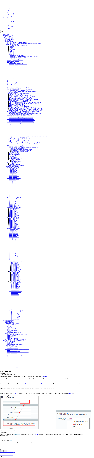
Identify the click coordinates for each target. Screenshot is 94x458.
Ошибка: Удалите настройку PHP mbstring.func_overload (19, 74)
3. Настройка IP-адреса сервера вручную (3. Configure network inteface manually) (24, 103)
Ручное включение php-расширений (16, 158)
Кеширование (9, 327)
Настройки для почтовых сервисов (17, 129)
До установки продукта (15, 58)
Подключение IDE (12, 156)
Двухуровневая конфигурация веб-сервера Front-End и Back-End (17, 349)
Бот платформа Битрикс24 (7, 25)
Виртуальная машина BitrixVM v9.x (11, 85)
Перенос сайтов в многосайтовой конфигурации (18, 77)
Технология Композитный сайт (8, 13)
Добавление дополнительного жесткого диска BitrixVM (21, 149)
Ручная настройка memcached (14, 153)
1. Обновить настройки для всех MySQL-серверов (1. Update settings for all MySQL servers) (26, 108)
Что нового (9, 86)
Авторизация (2, 0)
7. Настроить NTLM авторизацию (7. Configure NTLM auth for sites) (21, 134)
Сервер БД (9, 331)
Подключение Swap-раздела (14, 152)
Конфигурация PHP (12, 171)
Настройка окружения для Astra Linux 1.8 (14, 187)
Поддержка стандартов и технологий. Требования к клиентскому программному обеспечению (24, 43)
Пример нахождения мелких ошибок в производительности (16, 339)
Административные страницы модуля (12, 323)
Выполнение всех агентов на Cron (15, 154)
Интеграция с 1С (6, 10)
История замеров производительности (14, 332)
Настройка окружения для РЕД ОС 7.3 (14, 207)
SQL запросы (9, 326)
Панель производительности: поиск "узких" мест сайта (17, 334)
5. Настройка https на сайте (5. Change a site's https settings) (20, 130)
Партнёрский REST (6, 28)
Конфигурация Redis (13, 175)
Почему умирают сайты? (9, 345)
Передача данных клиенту (12, 346)
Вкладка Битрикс (10, 336)
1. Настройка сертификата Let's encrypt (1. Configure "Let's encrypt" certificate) (25, 142)
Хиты (8, 325)
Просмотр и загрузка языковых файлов (16, 71)
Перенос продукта (8, 75)
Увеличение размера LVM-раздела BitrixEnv (19, 151)
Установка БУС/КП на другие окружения (12, 166)
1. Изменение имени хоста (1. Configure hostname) (18, 101)
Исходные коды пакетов (13, 157)
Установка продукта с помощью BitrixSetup (15, 60)
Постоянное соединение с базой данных (14, 363)
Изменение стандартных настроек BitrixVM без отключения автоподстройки (23, 147)
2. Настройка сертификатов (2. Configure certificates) (18, 141)
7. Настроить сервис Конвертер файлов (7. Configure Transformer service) (20, 122)
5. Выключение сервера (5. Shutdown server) (17, 105)
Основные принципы (11, 362)
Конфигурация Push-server (14, 176)
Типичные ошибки (12, 73)
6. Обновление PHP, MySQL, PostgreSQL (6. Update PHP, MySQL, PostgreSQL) (23, 99)
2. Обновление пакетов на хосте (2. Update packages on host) (20, 95)
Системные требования (9, 41)
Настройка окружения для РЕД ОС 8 (14, 197)
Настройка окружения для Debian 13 (14, 167)
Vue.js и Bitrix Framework (7, 16)
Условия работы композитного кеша (18, 132)
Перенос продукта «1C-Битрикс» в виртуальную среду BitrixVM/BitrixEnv (23, 91)
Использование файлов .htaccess (13, 81)
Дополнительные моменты (10, 79)
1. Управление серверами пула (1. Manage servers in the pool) (18, 93)
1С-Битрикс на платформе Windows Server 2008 (34, 383)
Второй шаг (11, 47)
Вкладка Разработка (10, 337)
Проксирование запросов (16, 161)
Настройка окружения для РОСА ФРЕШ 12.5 (15, 249)
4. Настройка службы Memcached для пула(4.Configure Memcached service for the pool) (23, 111)
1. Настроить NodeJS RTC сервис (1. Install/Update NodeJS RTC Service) (22, 120)
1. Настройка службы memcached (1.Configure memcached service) (21, 112)
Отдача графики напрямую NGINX (15, 360)
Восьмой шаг (11, 53)
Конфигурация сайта (13, 177)
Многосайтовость (6, 15)
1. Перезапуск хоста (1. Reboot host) (15, 94)
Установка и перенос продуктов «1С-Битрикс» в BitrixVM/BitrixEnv (19, 89)
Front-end (8, 350)
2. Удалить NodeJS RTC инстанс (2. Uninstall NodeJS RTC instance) (21, 121)
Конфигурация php (14, 304)
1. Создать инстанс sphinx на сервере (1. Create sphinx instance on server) (22, 116)
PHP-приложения (10, 342)
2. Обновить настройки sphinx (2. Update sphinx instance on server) (21, 117)
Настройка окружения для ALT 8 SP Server (17, 310)
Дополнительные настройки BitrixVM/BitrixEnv (16, 146)
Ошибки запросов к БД (11, 83)
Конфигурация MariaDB (13, 173)
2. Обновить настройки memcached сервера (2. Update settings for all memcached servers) (25, 113)
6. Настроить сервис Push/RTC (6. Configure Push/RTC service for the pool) (20, 119)
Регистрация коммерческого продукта (16, 63)
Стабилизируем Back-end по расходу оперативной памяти (18, 352)
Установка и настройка (7, 5)
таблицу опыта (36, 434)
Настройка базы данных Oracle (12, 365)
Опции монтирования (13, 155)
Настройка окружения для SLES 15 (15, 281)
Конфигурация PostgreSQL (14, 174)
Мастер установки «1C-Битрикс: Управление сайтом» (17, 45)
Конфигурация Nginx (13, 170)
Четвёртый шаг (12, 49)
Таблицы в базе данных (11, 328)
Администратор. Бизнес (7, 9)
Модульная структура (9, 38)
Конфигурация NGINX (13, 210)
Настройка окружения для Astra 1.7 (15, 271)
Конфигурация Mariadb (13, 213)
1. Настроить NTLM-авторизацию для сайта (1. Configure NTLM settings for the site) (26, 135)
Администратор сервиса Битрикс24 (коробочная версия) (13, 23)
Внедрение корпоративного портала (9, 24)
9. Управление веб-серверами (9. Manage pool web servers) (17, 139)
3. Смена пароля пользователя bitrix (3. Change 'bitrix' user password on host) (23, 96)
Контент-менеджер (6, 3)
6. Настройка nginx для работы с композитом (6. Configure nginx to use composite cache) (25, 131)
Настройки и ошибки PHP (12, 330)
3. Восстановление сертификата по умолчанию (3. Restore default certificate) (25, 144)
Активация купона (12, 72)
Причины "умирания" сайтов (12, 348)
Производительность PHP (12, 353)
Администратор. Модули (7, 8)
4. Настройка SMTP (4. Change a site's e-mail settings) (18, 128)
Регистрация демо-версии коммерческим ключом (18, 64)
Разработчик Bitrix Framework (8, 12)
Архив (8, 260)
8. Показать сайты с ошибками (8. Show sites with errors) (19, 138)
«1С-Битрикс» (15, 456)
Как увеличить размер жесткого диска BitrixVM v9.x (21, 150)
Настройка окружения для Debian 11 (16, 261)
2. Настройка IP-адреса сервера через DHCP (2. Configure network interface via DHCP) (25, 102)
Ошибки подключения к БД (12, 82)
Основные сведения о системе (8, 37)
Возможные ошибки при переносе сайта (14, 78)
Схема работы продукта (9, 39)
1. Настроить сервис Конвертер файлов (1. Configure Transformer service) (22, 123)
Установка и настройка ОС (14, 168)
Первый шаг (11, 46)
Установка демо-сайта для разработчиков (16, 55)
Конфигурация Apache (13, 172)
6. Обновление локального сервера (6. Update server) (19, 106)
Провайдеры (11, 163)
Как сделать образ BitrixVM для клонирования (15, 165)
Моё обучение (70, 393)
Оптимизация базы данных (10, 361)
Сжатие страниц (10, 354)
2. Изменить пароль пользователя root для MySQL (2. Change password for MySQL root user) (26, 109)
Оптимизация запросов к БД (12, 367)
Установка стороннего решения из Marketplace (17, 57)
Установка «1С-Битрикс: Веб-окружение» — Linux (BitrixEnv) (18, 87)
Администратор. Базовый (7, 7)
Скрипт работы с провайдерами (15, 164)
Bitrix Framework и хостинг (8, 35)
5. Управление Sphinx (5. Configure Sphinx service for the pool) (18, 115)
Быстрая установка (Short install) (13, 61)
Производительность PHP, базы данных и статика (16, 347)
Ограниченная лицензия (13, 65)
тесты (14, 393)
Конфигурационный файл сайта (17, 133)
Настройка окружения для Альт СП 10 (14, 217)
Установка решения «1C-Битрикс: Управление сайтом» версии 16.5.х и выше (23, 56)
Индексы (8, 329)
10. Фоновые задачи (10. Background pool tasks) (15, 145)
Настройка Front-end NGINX (14, 359)
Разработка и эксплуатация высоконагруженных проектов (13, 18)
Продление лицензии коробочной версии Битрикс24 (19, 66)
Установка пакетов (12, 169)
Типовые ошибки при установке (13, 92)
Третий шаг (11, 48)
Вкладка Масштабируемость (12, 338)
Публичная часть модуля (9, 322)
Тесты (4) (4, 368)
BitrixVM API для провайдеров (12, 162)
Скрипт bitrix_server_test (9, 36)
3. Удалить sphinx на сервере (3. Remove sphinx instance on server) (21, 118)
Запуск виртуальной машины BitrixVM (14, 88)
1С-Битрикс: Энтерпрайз (7, 17)
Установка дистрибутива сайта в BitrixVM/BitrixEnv (18, 90)
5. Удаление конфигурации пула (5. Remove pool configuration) (20, 98)
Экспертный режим (12, 70)
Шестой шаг (11, 51)
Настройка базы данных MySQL (13, 364)
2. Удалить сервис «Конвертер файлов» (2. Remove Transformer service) (22, 124)
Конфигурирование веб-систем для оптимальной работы (13, 340)
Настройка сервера (14, 160)
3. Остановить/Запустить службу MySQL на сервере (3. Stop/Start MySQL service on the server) (26, 110)
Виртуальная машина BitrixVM (8, 21)
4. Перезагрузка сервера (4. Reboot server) (16, 104)
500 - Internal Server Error (11, 84)
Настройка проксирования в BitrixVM (16, 159)
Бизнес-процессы (6, 27)
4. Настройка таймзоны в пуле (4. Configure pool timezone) (20, 97)
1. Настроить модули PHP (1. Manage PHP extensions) (19, 140)
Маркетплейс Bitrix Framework (8, 14)
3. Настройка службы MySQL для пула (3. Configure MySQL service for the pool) (21, 107)
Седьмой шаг (11, 52)
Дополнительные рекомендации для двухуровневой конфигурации (19, 355)
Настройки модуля (8, 321)
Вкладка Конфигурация (11, 335)
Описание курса (6, 34)
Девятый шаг (11, 54)
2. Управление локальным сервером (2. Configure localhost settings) (19, 100)
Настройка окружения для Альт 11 (13, 239)
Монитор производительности (8, 320)
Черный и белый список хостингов (64, 381)
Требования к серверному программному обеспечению (17, 42)
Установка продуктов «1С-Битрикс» (11, 44)
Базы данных (9, 343)
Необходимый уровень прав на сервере (14, 80)
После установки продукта (16, 59)
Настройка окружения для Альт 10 (13, 228)
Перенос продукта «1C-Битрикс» (13, 76)
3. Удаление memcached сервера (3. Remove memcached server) (20, 114)
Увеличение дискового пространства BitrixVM (17, 148)
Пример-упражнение (11, 366)
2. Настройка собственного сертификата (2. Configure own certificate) (24, 143)
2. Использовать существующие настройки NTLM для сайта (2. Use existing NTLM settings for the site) (30, 136)
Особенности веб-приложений (10, 341)
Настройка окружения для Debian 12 (14, 178)
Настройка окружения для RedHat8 (15, 291)
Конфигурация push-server (16, 279)
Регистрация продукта (11, 62)
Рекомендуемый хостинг (46, 376)
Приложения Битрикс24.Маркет (9, 26)
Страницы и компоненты (11, 324)
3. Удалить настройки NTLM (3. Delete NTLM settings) (21, 137)
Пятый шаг (11, 50)
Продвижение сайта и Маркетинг (9, 4)
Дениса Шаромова (35, 381)
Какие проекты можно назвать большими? (15, 344)
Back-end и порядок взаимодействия (13, 351)
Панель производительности (10, 333)
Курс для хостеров (6, 20)
